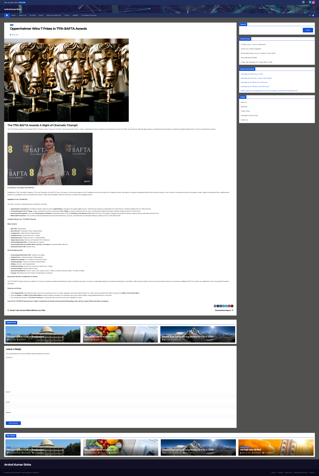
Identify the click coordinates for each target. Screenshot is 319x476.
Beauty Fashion (246, 90)
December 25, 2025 (15, 453)
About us (22, 15)
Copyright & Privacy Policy (249, 115)
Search (243, 24)
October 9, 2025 (91, 453)
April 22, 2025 (246, 453)
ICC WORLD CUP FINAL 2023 (259, 86)
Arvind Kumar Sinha (12, 9)
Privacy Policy (245, 111)
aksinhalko (22, 339)
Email (8, 402)
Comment (9, 357)
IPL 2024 (33, 15)
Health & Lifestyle (54, 15)
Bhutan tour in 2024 (256, 74)
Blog (41, 15)
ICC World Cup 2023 (89, 15)
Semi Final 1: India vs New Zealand (261, 78)
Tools (66, 15)
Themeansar (35, 472)
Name (8, 392)
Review (75, 15)
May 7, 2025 (168, 453)
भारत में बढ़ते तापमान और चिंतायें (249, 58)
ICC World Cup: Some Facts (259, 82)
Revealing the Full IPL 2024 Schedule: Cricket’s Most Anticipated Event (275, 90)
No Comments (38, 453)
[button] (310, 15)
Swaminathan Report (223, 310)
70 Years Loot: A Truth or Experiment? (25, 336)
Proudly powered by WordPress (12, 472)
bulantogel (244, 74)
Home (13, 15)
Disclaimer (244, 106)
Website (8, 412)
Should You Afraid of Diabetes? (100, 336)
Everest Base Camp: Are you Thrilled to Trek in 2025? (187, 336)
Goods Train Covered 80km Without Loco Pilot (27, 310)
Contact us (244, 120)
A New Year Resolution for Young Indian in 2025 (256, 62)
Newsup (28, 472)
